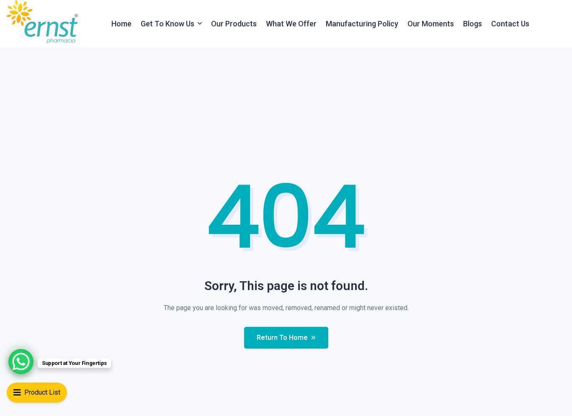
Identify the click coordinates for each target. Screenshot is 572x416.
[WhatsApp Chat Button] (20, 361)
